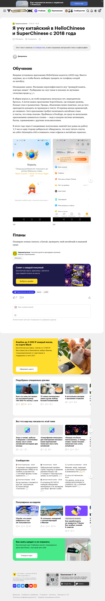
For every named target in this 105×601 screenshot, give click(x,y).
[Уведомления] (91, 10)
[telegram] (19, 586)
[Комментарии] (45, 449)
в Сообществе (39, 47)
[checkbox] (4, 10)
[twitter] (27, 586)
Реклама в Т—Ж (63, 595)
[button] (102, 1)
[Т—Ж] (20, 11)
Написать (17, 258)
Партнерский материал (73, 518)
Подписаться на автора (25, 292)
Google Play (67, 583)
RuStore (81, 583)
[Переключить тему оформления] (95, 10)
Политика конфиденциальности (24, 597)
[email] (14, 586)
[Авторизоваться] (99, 10)
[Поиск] (87, 10)
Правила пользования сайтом (49, 597)
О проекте (43, 595)
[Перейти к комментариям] (27, 488)
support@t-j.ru (25, 575)
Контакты (52, 595)
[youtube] (31, 586)
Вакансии (16, 595)
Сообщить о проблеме (29, 595)
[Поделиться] (40, 39)
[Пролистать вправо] (91, 180)
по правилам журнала (48, 320)
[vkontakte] (23, 586)
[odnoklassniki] (35, 586)
